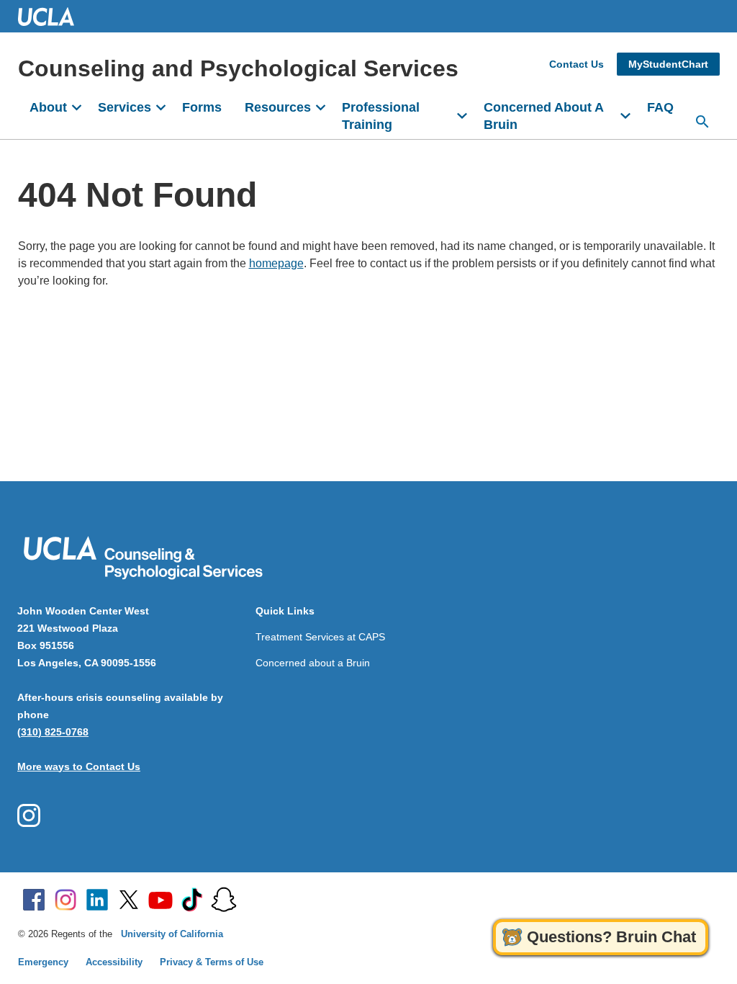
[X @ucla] (129, 900)
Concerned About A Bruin (544, 116)
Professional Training (381, 116)
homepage (276, 263)
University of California (172, 934)
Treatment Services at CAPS (320, 637)
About (48, 107)
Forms (202, 107)
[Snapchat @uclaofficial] (224, 900)
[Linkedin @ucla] (97, 900)
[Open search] (702, 121)
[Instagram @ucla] (65, 900)
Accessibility (114, 962)
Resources (278, 107)
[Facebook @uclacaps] (29, 815)
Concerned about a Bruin (313, 662)
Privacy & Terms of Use (211, 962)
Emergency (43, 962)
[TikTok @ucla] (192, 900)
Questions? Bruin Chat (611, 937)
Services (124, 107)
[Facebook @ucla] (34, 900)
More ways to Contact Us (78, 766)
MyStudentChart (668, 64)
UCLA (52, 16)
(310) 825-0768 (53, 732)
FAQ (660, 107)
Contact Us (576, 64)
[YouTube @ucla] (160, 900)
